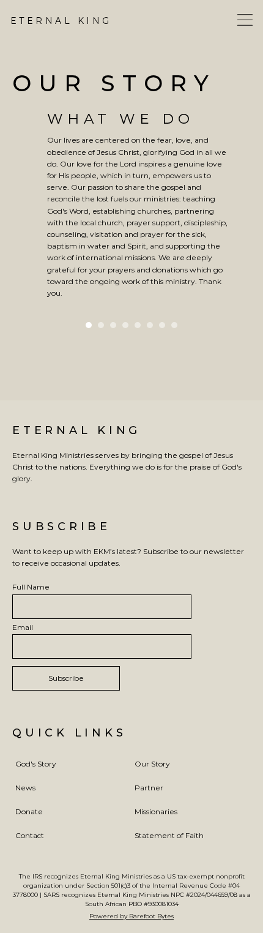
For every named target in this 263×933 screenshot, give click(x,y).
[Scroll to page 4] (125, 325)
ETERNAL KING (76, 430)
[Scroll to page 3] (113, 325)
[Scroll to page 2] (101, 325)
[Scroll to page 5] (138, 325)
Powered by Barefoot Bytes (131, 916)
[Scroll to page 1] (87, 325)
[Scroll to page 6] (150, 325)
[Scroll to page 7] (162, 325)
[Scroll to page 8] (175, 325)
